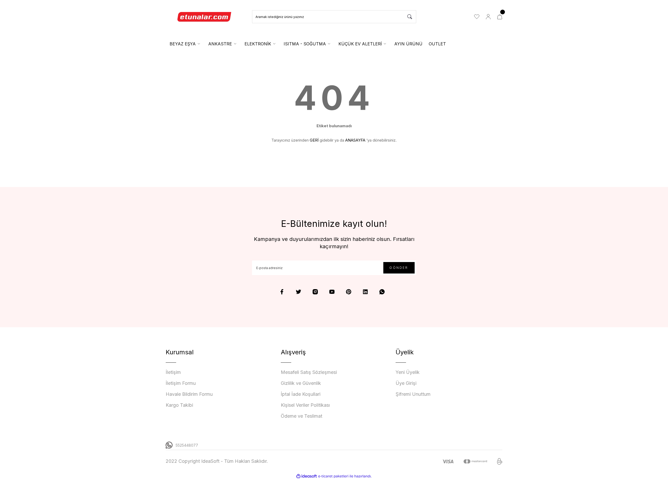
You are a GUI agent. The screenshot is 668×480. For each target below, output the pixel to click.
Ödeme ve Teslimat (301, 416)
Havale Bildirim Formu (189, 394)
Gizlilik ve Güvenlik (301, 383)
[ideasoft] (306, 476)
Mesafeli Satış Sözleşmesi (309, 372)
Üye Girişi (406, 383)
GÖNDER (398, 268)
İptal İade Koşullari (300, 394)
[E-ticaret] (333, 476)
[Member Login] (488, 16)
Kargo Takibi (179, 405)
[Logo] (204, 17)
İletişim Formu (181, 383)
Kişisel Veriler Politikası (305, 405)
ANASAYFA (355, 140)
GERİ (314, 140)
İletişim (173, 372)
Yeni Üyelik (408, 372)
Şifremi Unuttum (413, 394)
